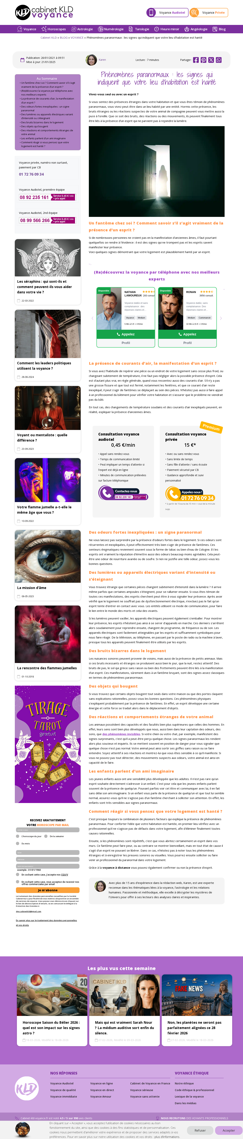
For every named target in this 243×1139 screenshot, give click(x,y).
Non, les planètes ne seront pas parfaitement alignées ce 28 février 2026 (194, 1027)
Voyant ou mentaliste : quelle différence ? (42, 438)
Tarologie (142, 29)
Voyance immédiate (63, 1096)
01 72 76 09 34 (31, 174)
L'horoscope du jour (31, 836)
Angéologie (199, 29)
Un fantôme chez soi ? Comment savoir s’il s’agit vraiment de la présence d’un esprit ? (48, 84)
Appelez (128, 334)
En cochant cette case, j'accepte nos (45, 875)
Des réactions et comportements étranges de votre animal (47, 132)
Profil (126, 343)
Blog (222, 29)
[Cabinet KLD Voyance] (44, 12)
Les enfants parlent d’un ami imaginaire (43, 138)
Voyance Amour (100, 1096)
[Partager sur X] (211, 60)
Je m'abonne (48, 890)
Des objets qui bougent (34, 126)
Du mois (26, 844)
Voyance (30, 29)
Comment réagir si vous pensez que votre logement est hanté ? (45, 144)
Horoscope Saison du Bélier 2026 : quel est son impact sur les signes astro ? (51, 1027)
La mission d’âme (31, 587)
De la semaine (57, 836)
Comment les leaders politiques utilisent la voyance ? (44, 366)
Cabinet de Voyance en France (150, 1083)
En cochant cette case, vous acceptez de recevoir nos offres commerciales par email (50, 883)
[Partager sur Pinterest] (203, 60)
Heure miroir (169, 29)
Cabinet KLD (49, 37)
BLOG (64, 37)
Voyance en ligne (101, 1083)
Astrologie (85, 29)
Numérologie (114, 29)
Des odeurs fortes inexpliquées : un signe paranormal (45, 108)
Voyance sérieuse (141, 1090)
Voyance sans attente (144, 1096)
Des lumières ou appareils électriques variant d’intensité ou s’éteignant (47, 116)
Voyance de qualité (63, 1090)
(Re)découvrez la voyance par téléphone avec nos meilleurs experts (47, 92)
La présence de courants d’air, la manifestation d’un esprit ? (47, 100)
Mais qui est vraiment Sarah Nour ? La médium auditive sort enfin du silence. (124, 1027)
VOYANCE (77, 37)
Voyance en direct (102, 1090)
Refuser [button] (200, 1130)
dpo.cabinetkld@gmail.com (28, 911)
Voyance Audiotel (61, 1083)
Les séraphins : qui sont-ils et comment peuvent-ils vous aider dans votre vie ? (44, 286)
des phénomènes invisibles (121, 734)
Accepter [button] (229, 1130)
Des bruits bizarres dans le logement (42, 122)
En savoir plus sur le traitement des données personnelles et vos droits (46, 922)
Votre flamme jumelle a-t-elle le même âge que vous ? (44, 510)
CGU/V (64, 874)
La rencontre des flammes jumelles (47, 668)
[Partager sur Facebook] (196, 60)
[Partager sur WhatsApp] (218, 60)
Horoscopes (56, 29)
